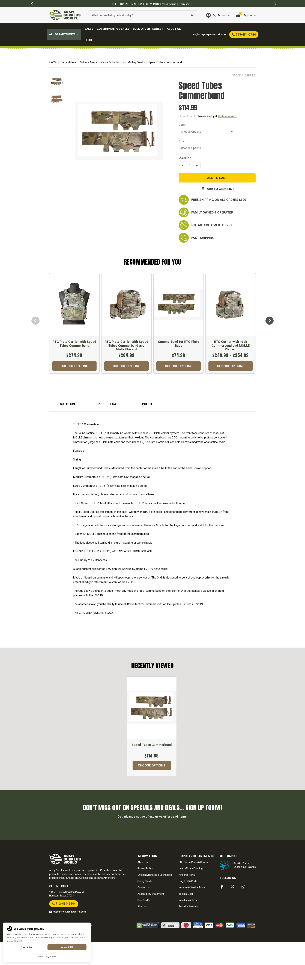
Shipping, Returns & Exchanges (154, 874)
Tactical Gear (186, 893)
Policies (148, 404)
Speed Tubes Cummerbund (151, 745)
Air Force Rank (187, 874)
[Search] (192, 15)
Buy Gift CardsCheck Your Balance (245, 865)
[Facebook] (222, 887)
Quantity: (184, 157)
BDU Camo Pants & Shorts (193, 862)
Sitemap (142, 906)
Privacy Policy (145, 868)
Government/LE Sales (113, 28)
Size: (182, 141)
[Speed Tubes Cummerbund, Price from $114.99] (152, 708)
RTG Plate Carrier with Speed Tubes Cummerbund (74, 343)
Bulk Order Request (148, 28)
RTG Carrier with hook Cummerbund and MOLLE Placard (231, 345)
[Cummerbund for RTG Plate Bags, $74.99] (179, 304)
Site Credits (143, 900)
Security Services (188, 906)
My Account (220, 15)
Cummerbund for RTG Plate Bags (178, 343)
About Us (174, 28)
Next (269, 320)
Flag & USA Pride (188, 881)
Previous (35, 320)
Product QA (107, 404)
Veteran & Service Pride (192, 887)
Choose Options (74, 366)
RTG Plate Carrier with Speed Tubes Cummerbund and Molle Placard (126, 345)
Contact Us (143, 887)
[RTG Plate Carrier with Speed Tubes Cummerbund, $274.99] (74, 304)
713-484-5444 (65, 903)
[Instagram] (243, 887)
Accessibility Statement (150, 893)
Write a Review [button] (227, 116)
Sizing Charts (144, 881)
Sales (89, 28)
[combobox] (143, 15)
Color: (182, 124)
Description (65, 404)
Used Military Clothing (191, 868)
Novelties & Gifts (188, 900)
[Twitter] (232, 887)
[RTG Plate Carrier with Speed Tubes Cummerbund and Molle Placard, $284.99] (126, 304)
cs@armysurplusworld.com (69, 911)
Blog (88, 40)
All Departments (62, 34)
